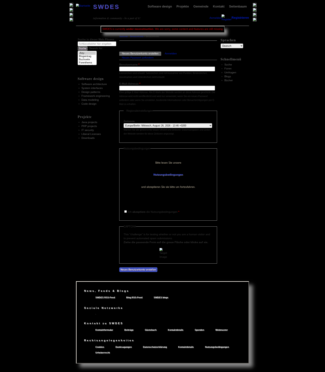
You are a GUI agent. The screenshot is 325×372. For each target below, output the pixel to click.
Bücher (228, 80)
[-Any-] (87, 53)
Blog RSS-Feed (134, 297)
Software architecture (94, 84)
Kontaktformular (104, 330)
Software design (160, 6)
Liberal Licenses (91, 133)
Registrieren (240, 17)
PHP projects (89, 126)
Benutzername (129, 64)
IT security (87, 130)
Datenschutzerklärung (155, 347)
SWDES (106, 6)
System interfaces (92, 87)
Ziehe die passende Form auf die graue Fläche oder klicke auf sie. (166, 242)
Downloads (88, 137)
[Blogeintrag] (87, 56)
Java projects (89, 122)
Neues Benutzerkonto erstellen (141, 53)
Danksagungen (123, 347)
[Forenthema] (87, 62)
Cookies (99, 347)
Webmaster (221, 330)
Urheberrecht (102, 352)
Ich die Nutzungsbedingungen (153, 211)
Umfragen (230, 72)
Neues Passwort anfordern (138, 57)
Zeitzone (129, 121)
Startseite (123, 36)
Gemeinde (200, 6)
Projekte (182, 6)
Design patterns (90, 91)
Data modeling (90, 99)
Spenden (199, 330)
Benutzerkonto (137, 36)
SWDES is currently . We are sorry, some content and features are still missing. (162, 28)
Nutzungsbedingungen (168, 174)
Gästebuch (150, 330)
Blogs (227, 76)
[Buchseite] (87, 59)
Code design (88, 103)
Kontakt (219, 6)
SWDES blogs (161, 297)
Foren (228, 68)
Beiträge (129, 330)
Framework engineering (95, 95)
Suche (228, 64)
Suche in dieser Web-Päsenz (96, 39)
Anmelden (216, 17)
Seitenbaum (238, 6)
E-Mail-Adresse (129, 83)
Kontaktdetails (175, 330)
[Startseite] (83, 5)
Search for (95, 48)
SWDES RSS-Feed (105, 297)
